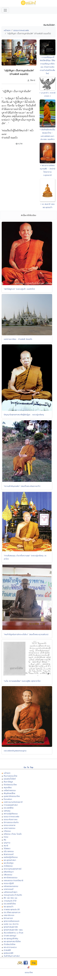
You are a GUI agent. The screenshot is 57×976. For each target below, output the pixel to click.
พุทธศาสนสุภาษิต (11, 926)
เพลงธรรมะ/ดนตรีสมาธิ (13, 880)
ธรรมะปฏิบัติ (9, 883)
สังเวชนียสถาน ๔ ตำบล (13, 932)
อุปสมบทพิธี (8, 953)
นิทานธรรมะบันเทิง (11, 822)
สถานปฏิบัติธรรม (11, 813)
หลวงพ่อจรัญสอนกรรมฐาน (15, 750)
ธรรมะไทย (29, 972)
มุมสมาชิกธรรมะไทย (12, 796)
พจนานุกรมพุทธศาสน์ (12, 868)
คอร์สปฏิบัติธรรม (11, 857)
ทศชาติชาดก (9, 915)
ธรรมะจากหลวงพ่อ (21, 30)
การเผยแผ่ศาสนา (11, 804)
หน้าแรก (7, 30)
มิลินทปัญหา (9, 871)
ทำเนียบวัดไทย (9, 944)
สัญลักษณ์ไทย (9, 793)
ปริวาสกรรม (9, 851)
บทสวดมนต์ (8, 889)
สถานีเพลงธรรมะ (11, 877)
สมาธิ (6, 845)
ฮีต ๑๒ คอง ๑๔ (10, 897)
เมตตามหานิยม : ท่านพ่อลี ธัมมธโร (18, 339)
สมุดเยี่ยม (8, 787)
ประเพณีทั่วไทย (10, 903)
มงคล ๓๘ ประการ (11, 924)
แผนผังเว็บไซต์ (10, 778)
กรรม (6, 836)
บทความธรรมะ (10, 828)
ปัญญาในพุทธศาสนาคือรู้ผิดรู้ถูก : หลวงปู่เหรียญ (24, 414)
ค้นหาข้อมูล (8, 781)
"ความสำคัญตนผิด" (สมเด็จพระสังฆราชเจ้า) (22, 486)
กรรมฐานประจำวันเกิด (13, 895)
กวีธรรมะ (7, 831)
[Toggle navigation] (5, 10)
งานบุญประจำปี (10, 900)
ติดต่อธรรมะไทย (10, 784)
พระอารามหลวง (10, 947)
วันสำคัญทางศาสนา (12, 955)
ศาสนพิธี (7, 950)
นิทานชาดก (8, 918)
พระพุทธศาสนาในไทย (12, 941)
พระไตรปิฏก (9, 863)
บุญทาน (7, 842)
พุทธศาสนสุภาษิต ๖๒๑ (13, 929)
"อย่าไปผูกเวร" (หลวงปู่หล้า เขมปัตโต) (19, 288)
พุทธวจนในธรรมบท (11, 921)
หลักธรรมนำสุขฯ (10, 892)
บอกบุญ (7, 810)
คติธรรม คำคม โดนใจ (13, 834)
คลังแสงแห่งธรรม (11, 886)
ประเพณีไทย (9, 807)
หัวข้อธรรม (8, 865)
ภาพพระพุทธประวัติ (12, 909)
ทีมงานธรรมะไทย (10, 775)
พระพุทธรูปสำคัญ (11, 938)
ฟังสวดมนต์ (9, 854)
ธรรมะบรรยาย (9, 825)
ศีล (5, 839)
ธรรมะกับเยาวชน (10, 819)
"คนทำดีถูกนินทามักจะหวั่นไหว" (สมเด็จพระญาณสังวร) (26, 634)
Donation (8, 799)
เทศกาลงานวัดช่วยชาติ (13, 802)
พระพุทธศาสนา (10, 860)
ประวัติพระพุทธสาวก (12, 912)
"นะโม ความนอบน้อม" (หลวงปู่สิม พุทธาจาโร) (22, 681)
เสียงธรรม (8, 874)
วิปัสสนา (7, 848)
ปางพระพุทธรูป (10, 935)
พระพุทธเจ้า (8, 906)
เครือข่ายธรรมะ (10, 790)
